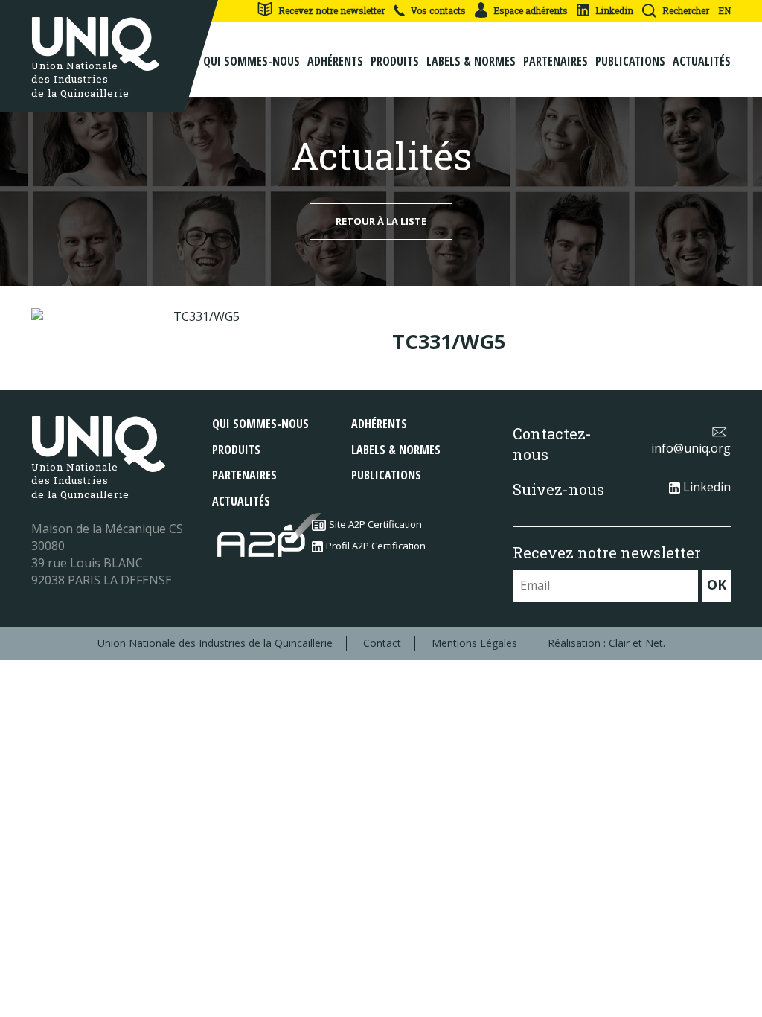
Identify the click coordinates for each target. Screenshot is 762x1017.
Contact (382, 643)
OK (716, 584)
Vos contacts (438, 10)
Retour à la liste (381, 221)
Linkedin (614, 10)
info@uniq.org (691, 448)
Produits (395, 61)
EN (724, 10)
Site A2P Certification (375, 524)
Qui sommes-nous (251, 61)
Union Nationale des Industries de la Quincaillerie (215, 643)
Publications (630, 61)
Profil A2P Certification (376, 545)
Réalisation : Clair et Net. (606, 643)
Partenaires (555, 61)
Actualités (702, 61)
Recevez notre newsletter (331, 10)
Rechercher (685, 10)
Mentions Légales (474, 643)
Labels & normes (471, 61)
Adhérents (335, 61)
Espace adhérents (530, 10)
